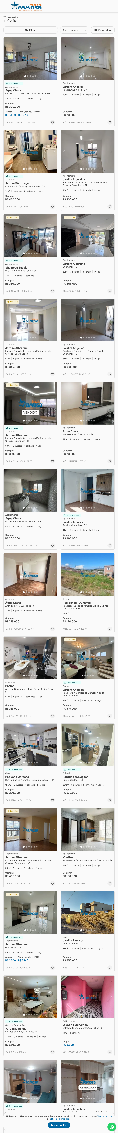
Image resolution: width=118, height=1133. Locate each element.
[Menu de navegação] (4, 6)
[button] (30, 58)
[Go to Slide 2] (27, 76)
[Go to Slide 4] (33, 76)
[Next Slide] (54, 58)
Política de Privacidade (59, 1119)
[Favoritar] (52, 122)
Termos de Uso (104, 1116)
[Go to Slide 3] (30, 76)
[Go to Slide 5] (35, 76)
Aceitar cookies (59, 1125)
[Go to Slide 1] (25, 76)
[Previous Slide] (7, 58)
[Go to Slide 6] (94, 76)
